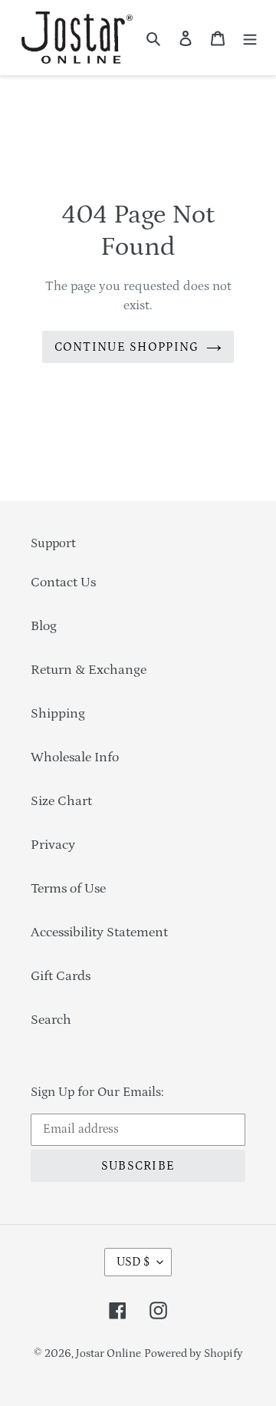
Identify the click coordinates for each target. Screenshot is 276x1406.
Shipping (58, 713)
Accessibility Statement (99, 932)
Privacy (53, 845)
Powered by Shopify (193, 1353)
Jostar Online (108, 1353)
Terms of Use (68, 888)
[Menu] (250, 38)
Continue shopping (126, 347)
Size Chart (61, 801)
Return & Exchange (88, 670)
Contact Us (63, 582)
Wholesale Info (75, 757)
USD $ (133, 1262)
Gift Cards (60, 976)
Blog (44, 626)
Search (51, 1020)
